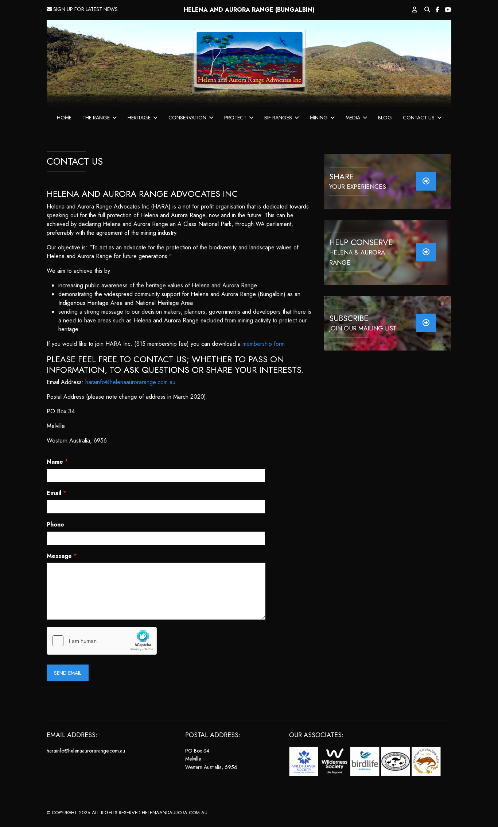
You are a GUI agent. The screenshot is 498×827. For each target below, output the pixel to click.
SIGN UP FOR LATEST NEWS (85, 9)
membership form (263, 344)
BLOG (385, 117)
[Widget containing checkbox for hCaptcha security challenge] (102, 641)
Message (62, 556)
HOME (64, 117)
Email (56, 493)
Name (57, 462)
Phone (55, 525)
